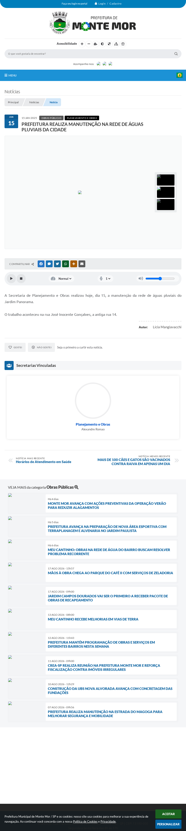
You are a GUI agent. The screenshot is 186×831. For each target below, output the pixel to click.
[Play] (11, 278)
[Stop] (21, 278)
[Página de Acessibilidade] (123, 44)
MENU (12, 75)
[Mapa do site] (116, 44)
